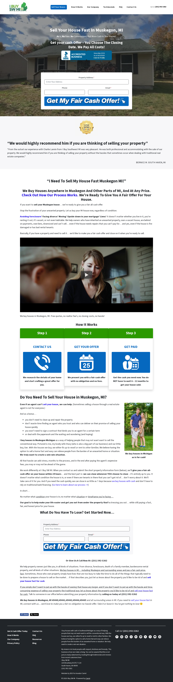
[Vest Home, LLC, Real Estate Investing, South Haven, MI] (86, 56)
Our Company (93, 7)
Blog (34, 643)
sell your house (50, 404)
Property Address (86, 77)
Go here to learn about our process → (70, 484)
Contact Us (131, 7)
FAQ (120, 7)
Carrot (88, 678)
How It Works (77, 7)
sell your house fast (143, 590)
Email (108, 88)
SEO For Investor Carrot (78, 673)
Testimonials (109, 7)
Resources (37, 639)
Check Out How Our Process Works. (50, 195)
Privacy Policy (13, 643)
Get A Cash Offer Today (17, 631)
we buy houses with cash (123, 481)
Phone (64, 88)
